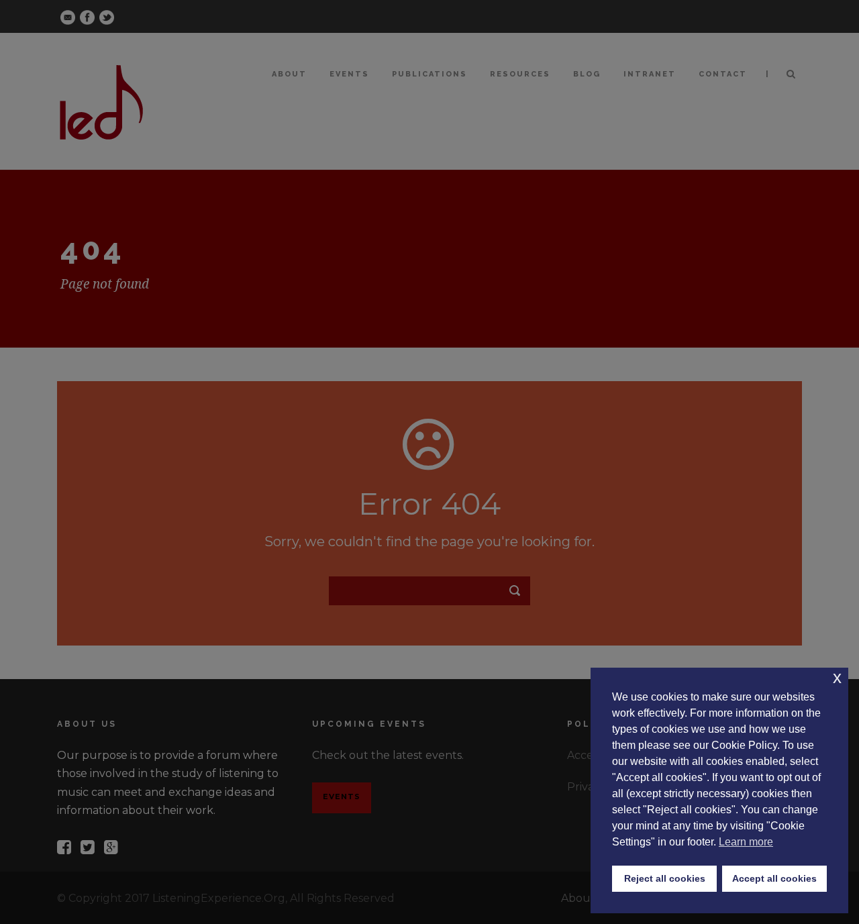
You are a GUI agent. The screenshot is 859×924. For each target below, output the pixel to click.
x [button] (837, 677)
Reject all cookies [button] (664, 878)
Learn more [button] (746, 842)
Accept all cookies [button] (774, 878)
